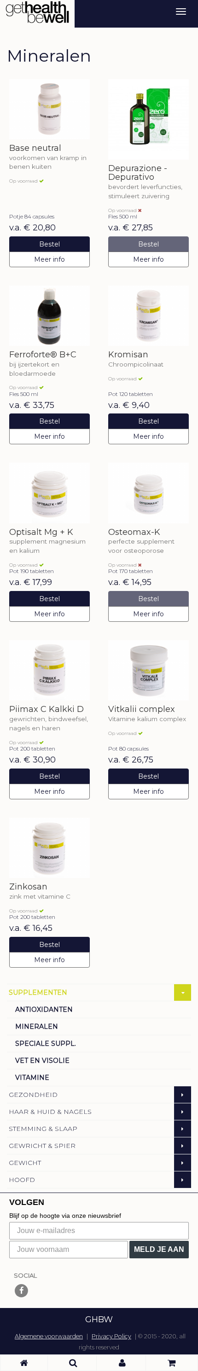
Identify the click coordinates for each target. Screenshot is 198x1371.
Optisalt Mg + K (41, 532)
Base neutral (35, 148)
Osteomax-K (134, 532)
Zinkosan (28, 887)
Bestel (49, 244)
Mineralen (36, 1026)
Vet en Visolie (42, 1060)
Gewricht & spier (42, 1146)
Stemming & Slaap (43, 1128)
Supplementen (38, 992)
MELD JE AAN (159, 1249)
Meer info (49, 259)
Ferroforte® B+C (42, 355)
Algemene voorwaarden (49, 1336)
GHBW (99, 1319)
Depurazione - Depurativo (137, 173)
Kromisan (128, 355)
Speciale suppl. (45, 1043)
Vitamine (32, 1077)
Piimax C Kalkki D (46, 709)
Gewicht (25, 1163)
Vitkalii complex (141, 709)
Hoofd (22, 1180)
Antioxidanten (44, 1009)
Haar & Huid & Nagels (50, 1111)
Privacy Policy (111, 1336)
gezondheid (33, 1094)
